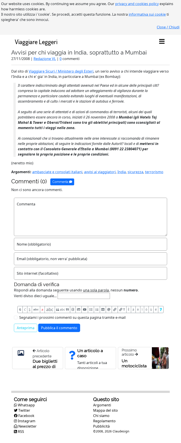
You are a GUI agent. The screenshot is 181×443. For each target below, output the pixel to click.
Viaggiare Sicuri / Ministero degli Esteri (61, 71)
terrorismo (154, 171)
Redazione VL (45, 58)
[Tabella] (103, 309)
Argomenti (102, 405)
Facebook (25, 415)
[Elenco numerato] (97, 309)
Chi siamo (101, 415)
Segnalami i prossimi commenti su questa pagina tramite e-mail (72, 317)
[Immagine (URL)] (78, 309)
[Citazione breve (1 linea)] (73, 309)
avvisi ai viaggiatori (100, 171)
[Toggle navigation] (161, 41)
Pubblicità (101, 426)
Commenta (60, 182)
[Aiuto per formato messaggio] (161, 309)
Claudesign (121, 431)
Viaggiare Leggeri (36, 42)
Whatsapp (26, 405)
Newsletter (27, 426)
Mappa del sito (105, 410)
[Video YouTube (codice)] (84, 309)
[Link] (115, 309)
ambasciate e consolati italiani (57, 171)
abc (36, 309)
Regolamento (104, 421)
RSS (20, 431)
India (121, 171)
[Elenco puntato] (91, 309)
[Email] (109, 309)
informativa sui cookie (147, 14)
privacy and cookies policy (137, 3)
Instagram (26, 421)
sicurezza (135, 171)
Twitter (23, 410)
